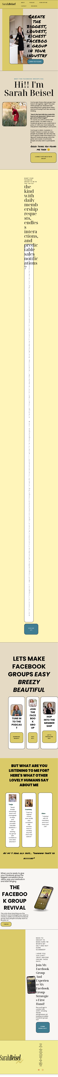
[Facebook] (39, 1070)
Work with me (43, 2)
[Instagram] (43, 1070)
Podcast (32, 2)
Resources (34, 6)
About (23, 2)
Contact (23, 6)
